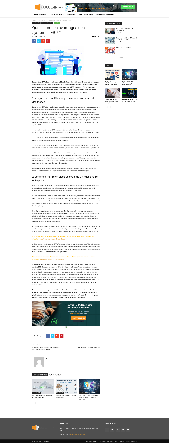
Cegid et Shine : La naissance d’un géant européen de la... (128, 82)
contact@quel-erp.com (77, 434)
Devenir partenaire (131, 441)
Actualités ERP (42, 20)
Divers (51, 23)
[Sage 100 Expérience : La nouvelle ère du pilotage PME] (43, 386)
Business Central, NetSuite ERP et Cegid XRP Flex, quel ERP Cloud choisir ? (46, 349)
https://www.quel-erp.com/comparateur (52, 259)
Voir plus (120, 58)
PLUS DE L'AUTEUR (55, 375)
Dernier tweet (114, 441)
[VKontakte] (123, 430)
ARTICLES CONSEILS (55, 15)
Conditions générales (92, 441)
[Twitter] (112, 430)
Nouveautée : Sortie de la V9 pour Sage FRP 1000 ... (129, 101)
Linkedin (122, 441)
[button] (134, 15)
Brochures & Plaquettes (105, 15)
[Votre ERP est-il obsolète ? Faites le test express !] (66, 386)
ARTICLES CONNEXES (40, 375)
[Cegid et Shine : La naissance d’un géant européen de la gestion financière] (89, 386)
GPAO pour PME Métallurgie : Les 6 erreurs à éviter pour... (111, 82)
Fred (36, 36)
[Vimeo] (118, 430)
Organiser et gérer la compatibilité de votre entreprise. (111, 101)
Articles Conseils (44, 23)
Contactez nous (104, 441)
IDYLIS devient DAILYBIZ (123, 48)
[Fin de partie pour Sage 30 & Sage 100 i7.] (110, 31)
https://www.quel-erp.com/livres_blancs (52, 239)
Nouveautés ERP (40, 15)
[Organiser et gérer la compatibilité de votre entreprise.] (112, 93)
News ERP (56, 23)
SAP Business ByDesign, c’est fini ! (89, 348)
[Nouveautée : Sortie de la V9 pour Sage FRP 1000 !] (129, 93)
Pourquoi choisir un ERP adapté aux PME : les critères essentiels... (126, 40)
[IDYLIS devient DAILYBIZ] (110, 50)
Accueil (34, 20)
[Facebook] (107, 430)
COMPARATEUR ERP (86, 15)
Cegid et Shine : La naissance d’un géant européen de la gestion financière (89, 397)
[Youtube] (128, 430)
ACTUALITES (70, 15)
